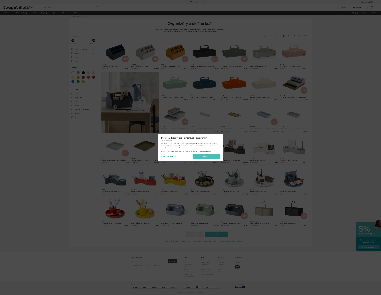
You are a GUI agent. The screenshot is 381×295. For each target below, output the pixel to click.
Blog (204, 2)
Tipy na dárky (221, 264)
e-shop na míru (189, 292)
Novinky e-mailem (136, 257)
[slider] (72, 40)
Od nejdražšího (292, 36)
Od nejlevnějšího (281, 36)
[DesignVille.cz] (236, 287)
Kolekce (220, 260)
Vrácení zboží (204, 264)
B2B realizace (187, 267)
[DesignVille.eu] (243, 287)
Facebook (237, 262)
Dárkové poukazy (222, 267)
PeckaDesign (199, 292)
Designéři (220, 269)
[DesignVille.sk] (240, 287)
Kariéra (186, 269)
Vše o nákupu (204, 260)
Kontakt (184, 2)
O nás (177, 2)
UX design (181, 292)
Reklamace (204, 267)
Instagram (238, 260)
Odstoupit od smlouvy (207, 274)
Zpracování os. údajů (206, 272)
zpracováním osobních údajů (153, 265)
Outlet (219, 272)
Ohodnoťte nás (188, 274)
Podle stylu (221, 262)
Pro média (186, 272)
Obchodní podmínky (206, 269)
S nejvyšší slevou (304, 36)
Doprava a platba (205, 262)
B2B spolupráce (195, 2)
